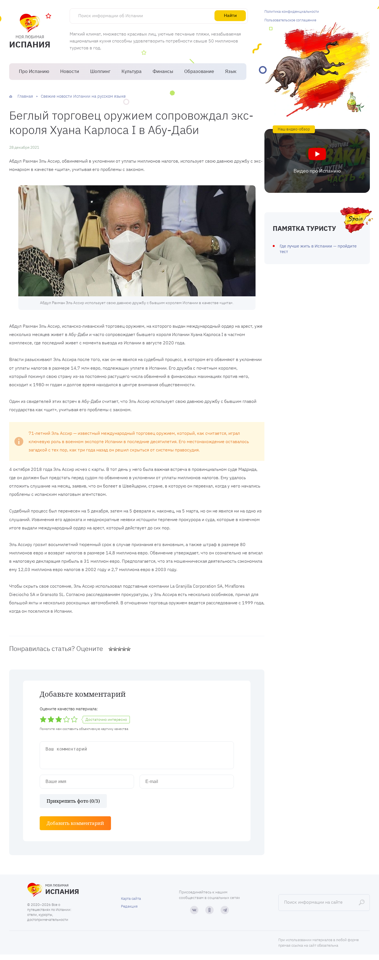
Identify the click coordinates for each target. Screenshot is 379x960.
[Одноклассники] (209, 910)
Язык (230, 71)
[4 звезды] (124, 649)
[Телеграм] (225, 910)
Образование (199, 71)
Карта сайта (131, 898)
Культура (132, 71)
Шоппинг (100, 71)
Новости (69, 71)
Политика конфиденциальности (291, 11)
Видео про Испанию (317, 171)
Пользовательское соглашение (290, 20)
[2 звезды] (115, 649)
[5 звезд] (128, 649)
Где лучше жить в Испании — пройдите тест (318, 248)
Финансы (163, 71)
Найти (230, 15)
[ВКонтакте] (194, 910)
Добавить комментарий (75, 823)
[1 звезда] (110, 649)
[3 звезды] (119, 649)
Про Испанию (34, 71)
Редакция (129, 906)
